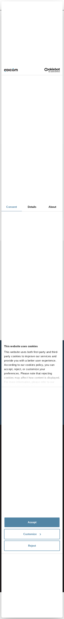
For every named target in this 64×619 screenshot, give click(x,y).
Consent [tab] (11, 206)
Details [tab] (32, 206)
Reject (32, 545)
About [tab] (52, 206)
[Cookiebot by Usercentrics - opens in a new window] (45, 70)
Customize (30, 534)
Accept (32, 522)
